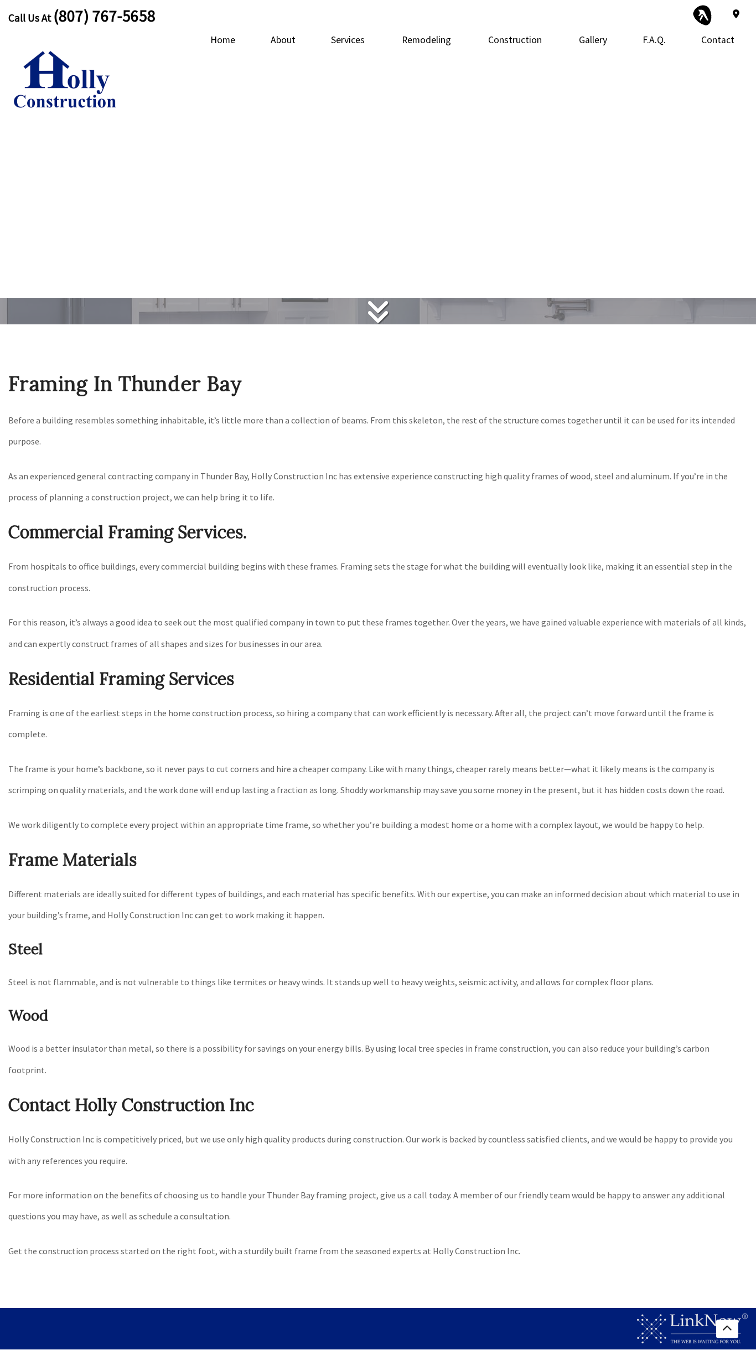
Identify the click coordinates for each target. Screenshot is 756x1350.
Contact (717, 40)
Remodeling (426, 40)
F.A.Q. (654, 40)
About (283, 40)
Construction (515, 40)
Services (348, 40)
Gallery (593, 40)
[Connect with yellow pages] (702, 13)
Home (222, 40)
